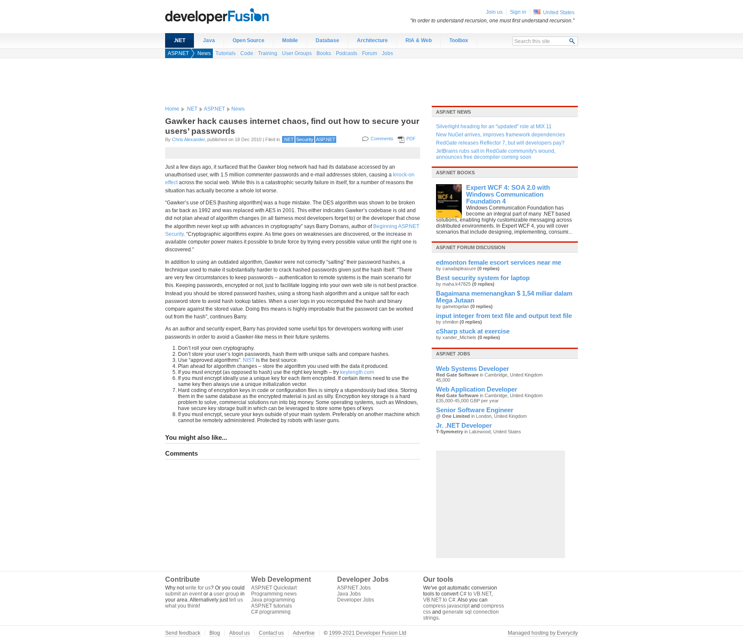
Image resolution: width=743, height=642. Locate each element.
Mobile (290, 40)
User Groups (297, 53)
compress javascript (446, 606)
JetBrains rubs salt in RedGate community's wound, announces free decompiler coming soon (496, 154)
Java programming (273, 600)
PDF (411, 138)
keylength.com (357, 372)
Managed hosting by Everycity (543, 633)
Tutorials (225, 53)
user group (226, 594)
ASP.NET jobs (453, 353)
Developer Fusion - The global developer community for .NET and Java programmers (238, 15)
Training (267, 53)
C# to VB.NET (475, 594)
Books (323, 53)
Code (246, 53)
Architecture (372, 40)
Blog (214, 633)
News (204, 53)
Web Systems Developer (472, 368)
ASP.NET (178, 53)
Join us (494, 12)
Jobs (387, 53)
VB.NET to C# (439, 600)
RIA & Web (418, 40)
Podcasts (346, 53)
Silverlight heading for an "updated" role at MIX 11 (494, 126)
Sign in (518, 12)
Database (327, 40)
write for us (198, 588)
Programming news (274, 594)
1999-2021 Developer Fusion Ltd (367, 633)
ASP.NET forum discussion (470, 247)
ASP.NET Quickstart (274, 588)
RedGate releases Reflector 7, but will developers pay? (500, 143)
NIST (249, 360)
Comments (382, 138)
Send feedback (182, 633)
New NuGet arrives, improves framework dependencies (500, 135)
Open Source (248, 40)
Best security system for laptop (483, 278)
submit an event (183, 594)
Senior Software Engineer (474, 410)
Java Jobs (349, 594)
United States (558, 12)
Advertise (304, 633)
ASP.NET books (455, 172)
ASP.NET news (453, 111)
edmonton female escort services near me (498, 262)
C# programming (271, 612)
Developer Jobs (355, 600)
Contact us (271, 633)
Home (172, 109)
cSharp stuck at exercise (473, 331)
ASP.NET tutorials (271, 606)
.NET (179, 40)
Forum (369, 53)
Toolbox (458, 40)
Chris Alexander (188, 139)
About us (239, 633)
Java (209, 40)
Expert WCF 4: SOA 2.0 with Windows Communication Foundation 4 (508, 194)
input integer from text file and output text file (504, 315)
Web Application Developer (476, 389)
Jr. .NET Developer (464, 425)
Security (304, 139)
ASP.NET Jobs (354, 588)
